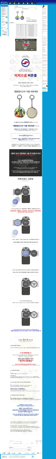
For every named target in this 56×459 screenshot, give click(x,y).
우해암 (13, 457)
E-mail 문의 (3, 25)
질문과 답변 (3, 18)
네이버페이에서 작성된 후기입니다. (16, 443)
